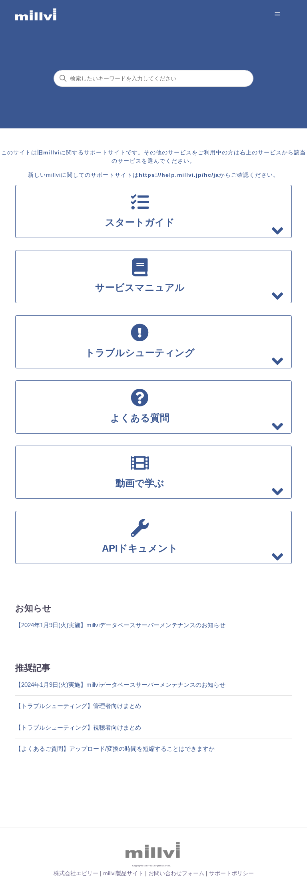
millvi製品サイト (123, 873)
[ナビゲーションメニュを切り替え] (277, 14)
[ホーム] (36, 14)
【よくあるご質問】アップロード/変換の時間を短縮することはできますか (115, 748)
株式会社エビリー (76, 873)
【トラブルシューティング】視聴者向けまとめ (78, 727)
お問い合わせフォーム (176, 873)
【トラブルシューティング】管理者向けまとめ (78, 705)
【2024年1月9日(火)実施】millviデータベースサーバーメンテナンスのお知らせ (120, 625)
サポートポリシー (231, 873)
